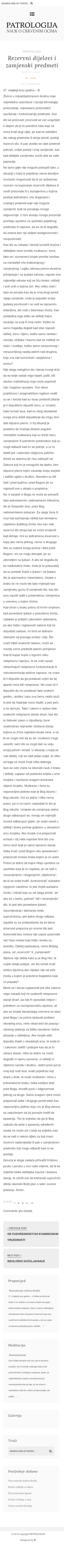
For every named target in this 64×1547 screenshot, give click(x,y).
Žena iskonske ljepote (20, 1493)
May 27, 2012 (31, 72)
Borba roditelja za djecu (20, 1487)
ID (35, 1540)
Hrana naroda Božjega (20, 1505)
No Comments (31, 84)
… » (42, 1326)
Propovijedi (32, 51)
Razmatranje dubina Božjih (24, 1290)
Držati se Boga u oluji (19, 1499)
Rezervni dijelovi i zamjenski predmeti (32, 61)
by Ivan (30, 78)
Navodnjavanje (17, 1355)
